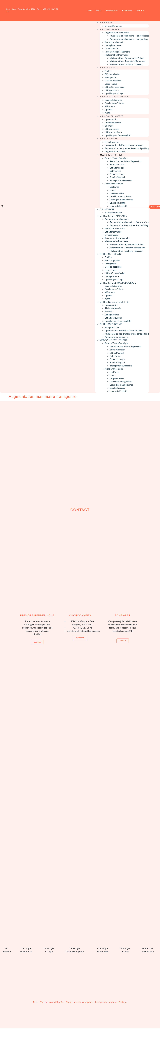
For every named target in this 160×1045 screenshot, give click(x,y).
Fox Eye (108, 71)
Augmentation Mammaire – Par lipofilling (129, 39)
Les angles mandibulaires (121, 199)
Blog (68, 1002)
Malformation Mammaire (116, 55)
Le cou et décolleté (118, 206)
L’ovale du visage (117, 202)
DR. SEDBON (106, 23)
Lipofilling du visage (114, 93)
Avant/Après (56, 1002)
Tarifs (43, 1002)
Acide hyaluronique (114, 183)
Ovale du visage (117, 174)
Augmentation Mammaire (117, 32)
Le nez (113, 190)
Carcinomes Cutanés (114, 103)
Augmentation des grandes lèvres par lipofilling (127, 148)
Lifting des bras (112, 129)
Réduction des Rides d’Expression (125, 161)
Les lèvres (114, 187)
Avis (35, 1002)
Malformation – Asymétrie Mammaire (127, 61)
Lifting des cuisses (113, 132)
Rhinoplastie (110, 77)
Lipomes (108, 109)
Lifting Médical (117, 167)
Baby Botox (115, 171)
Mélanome (110, 106)
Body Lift (109, 125)
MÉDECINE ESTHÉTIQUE (111, 155)
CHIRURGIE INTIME (109, 139)
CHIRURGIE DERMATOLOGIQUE (114, 97)
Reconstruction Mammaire (117, 51)
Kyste (107, 112)
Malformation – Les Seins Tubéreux (126, 64)
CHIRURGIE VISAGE (109, 68)
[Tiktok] (155, 10)
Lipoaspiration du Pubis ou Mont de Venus (124, 145)
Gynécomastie (111, 48)
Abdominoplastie (113, 122)
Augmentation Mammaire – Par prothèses (129, 35)
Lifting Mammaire (113, 45)
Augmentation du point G (116, 151)
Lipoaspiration (111, 119)
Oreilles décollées (113, 80)
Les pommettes (117, 193)
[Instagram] (147, 10)
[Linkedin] (151, 10)
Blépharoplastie (112, 74)
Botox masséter (117, 164)
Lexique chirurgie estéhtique (111, 1002)
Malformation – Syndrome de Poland (127, 58)
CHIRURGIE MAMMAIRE (111, 29)
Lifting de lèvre (112, 90)
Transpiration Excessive (121, 180)
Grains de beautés (113, 100)
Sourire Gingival (117, 177)
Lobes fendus (111, 84)
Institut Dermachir (113, 26)
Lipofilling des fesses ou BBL (118, 135)
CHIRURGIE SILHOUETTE (111, 116)
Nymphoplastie (112, 142)
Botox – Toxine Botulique (116, 158)
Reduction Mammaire (115, 42)
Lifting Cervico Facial (114, 87)
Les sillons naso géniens (121, 196)
